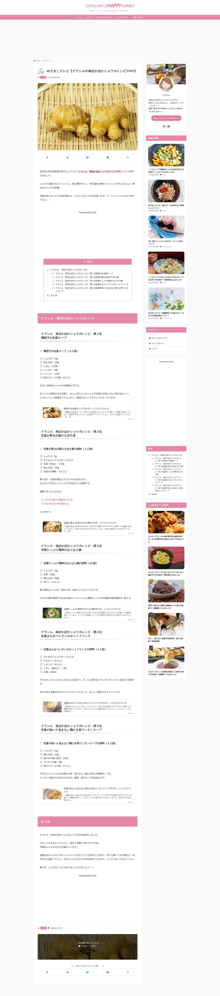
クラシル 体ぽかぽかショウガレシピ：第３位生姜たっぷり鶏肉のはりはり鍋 (89, 280)
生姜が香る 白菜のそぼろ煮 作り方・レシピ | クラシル (90, 522)
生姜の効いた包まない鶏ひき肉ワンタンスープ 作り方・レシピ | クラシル (97, 790)
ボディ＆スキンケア (159, 338)
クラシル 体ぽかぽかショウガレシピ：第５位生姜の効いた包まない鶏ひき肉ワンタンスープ (169, 488)
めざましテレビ (56, 928)
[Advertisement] (110, 39)
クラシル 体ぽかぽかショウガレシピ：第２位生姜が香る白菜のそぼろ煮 (87, 277)
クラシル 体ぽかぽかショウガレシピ (69, 269)
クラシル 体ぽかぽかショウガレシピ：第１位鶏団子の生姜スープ (84, 273)
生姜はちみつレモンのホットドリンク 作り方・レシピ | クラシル (95, 702)
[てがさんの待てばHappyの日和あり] (110, 5)
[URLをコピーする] (128, 157)
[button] (47, 157)
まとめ (54, 295)
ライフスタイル (157, 343)
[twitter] (164, 126)
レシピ (43, 77)
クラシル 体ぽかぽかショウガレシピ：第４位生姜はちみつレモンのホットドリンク (92, 284)
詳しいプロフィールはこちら (166, 118)
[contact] (168, 126)
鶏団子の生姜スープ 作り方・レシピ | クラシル (86, 408)
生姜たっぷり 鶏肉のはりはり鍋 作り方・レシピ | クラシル (92, 608)
